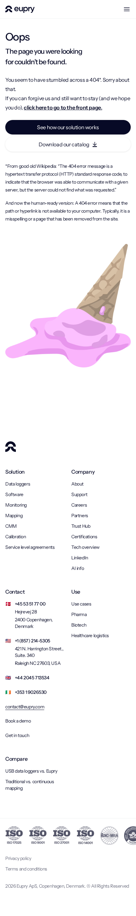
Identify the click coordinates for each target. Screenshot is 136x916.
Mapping (13, 515)
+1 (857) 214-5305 (32, 641)
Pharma (79, 614)
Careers (79, 505)
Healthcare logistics (90, 635)
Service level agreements (29, 547)
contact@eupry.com (24, 707)
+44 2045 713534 (32, 678)
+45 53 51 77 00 (30, 604)
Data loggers (17, 484)
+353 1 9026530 (31, 692)
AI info (77, 568)
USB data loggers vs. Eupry (31, 771)
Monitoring (16, 505)
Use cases (81, 604)
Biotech (78, 625)
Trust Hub (80, 526)
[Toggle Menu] (126, 9)
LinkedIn (79, 558)
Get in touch (17, 735)
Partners (79, 515)
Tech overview (85, 547)
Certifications (84, 537)
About (77, 484)
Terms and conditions (26, 869)
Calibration (15, 537)
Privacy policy (18, 858)
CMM (11, 526)
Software (14, 494)
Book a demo (18, 721)
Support (79, 494)
